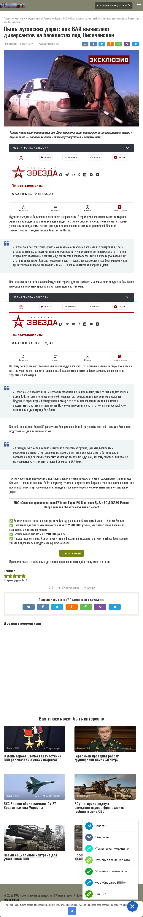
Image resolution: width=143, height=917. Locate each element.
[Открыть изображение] (46, 5)
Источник (89, 587)
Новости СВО (53, 44)
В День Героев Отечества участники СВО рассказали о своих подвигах (32, 757)
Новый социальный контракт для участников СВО (30, 856)
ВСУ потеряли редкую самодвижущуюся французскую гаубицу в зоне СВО (99, 807)
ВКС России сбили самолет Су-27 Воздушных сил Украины (30, 805)
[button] (132, 906)
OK (72, 910)
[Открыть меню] (139, 5)
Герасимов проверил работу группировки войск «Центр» (96, 757)
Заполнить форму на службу (114, 5)
